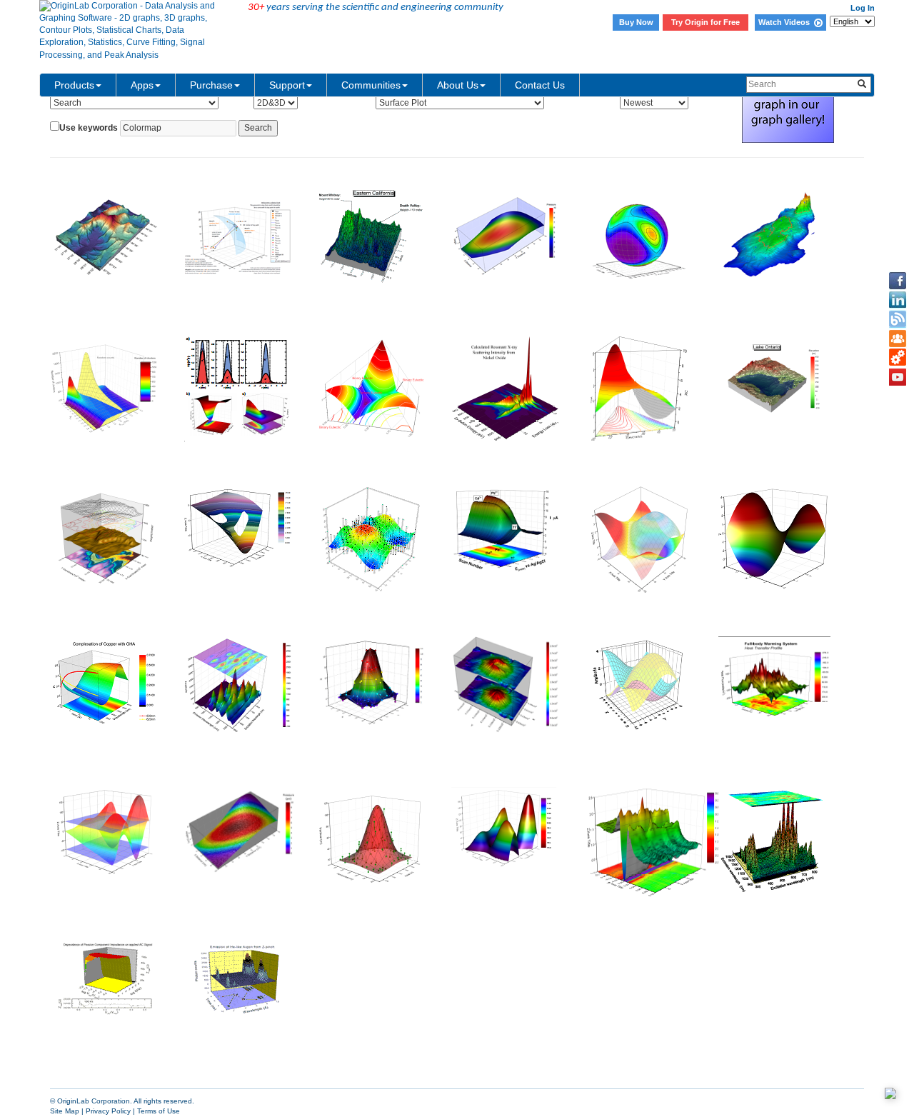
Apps (142, 85)
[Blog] (897, 319)
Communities (371, 85)
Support (287, 85)
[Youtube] (897, 377)
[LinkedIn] (897, 300)
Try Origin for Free (705, 22)
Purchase (211, 85)
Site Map (64, 1111)
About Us (457, 85)
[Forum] (897, 338)
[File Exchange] (897, 358)
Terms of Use (158, 1111)
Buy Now (636, 22)
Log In (862, 8)
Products (74, 85)
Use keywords (88, 128)
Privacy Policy (108, 1111)
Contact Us (540, 85)
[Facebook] (897, 280)
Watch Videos (786, 22)
